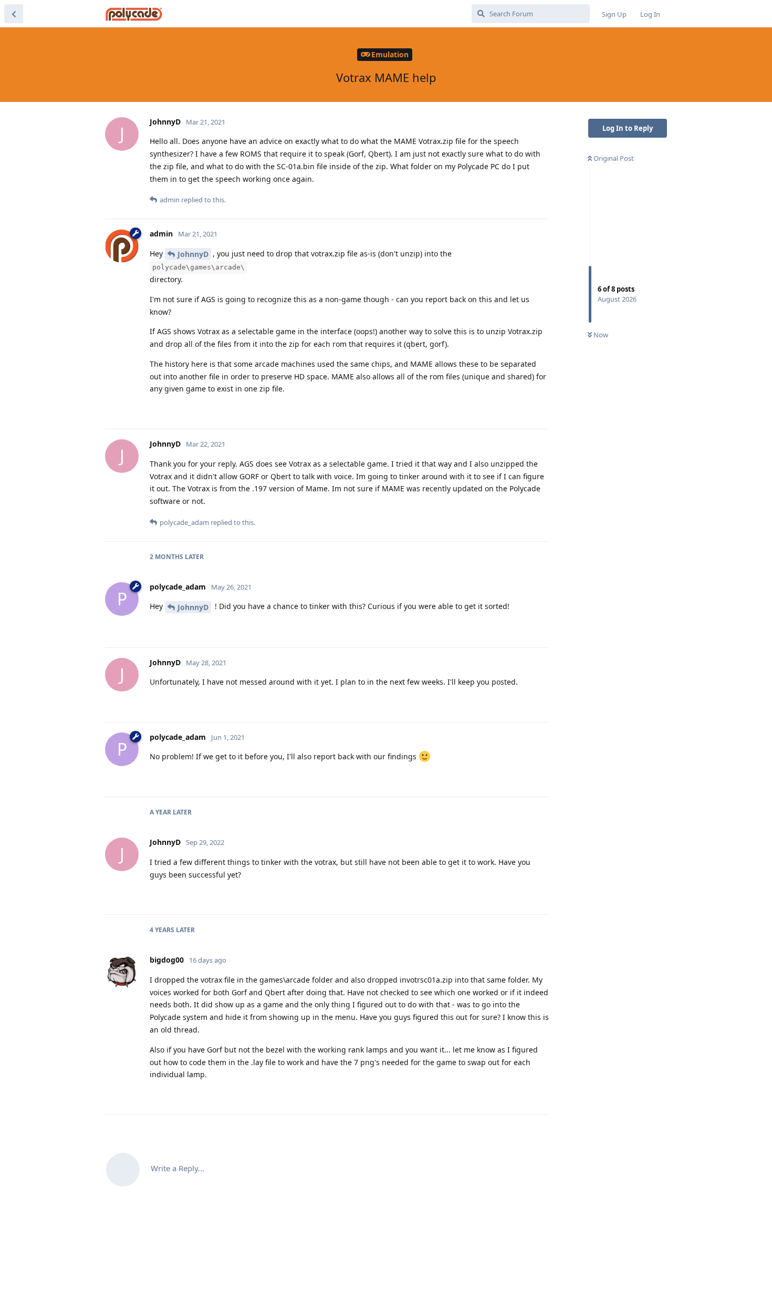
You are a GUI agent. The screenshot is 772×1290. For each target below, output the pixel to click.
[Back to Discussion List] (13, 13)
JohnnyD (193, 254)
